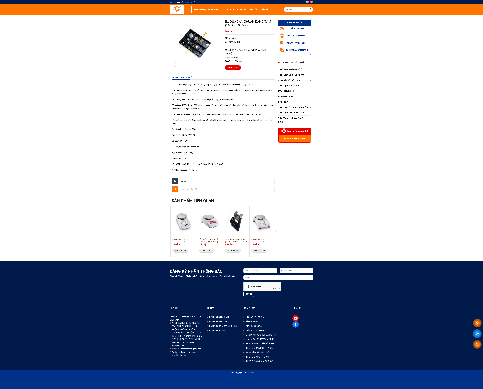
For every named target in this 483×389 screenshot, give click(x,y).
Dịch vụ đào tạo (217, 330)
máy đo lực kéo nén (256, 330)
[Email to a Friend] (188, 189)
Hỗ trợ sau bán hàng (296, 50)
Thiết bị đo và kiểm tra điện (260, 348)
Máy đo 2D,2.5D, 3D (255, 317)
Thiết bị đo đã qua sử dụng (259, 361)
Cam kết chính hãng (296, 36)
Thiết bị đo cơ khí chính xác (260, 343)
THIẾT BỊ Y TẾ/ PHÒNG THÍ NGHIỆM (293, 107)
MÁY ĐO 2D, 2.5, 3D (286, 91)
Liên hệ (264, 9)
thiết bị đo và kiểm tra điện (291, 113)
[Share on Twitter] (184, 189)
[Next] (275, 237)
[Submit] (311, 9)
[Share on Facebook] (180, 189)
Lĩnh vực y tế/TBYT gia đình (260, 339)
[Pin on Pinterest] (192, 189)
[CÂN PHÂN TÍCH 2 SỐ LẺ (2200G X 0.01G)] (183, 221)
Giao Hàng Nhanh (294, 28)
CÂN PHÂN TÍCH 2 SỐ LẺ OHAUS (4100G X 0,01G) (208, 240)
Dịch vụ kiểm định (218, 321)
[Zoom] (175, 64)
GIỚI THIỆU (229, 9)
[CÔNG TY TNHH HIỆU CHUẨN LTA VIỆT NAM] (179, 9)
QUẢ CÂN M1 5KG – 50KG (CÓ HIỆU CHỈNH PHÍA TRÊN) (236, 240)
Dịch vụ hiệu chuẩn (219, 317)
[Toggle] (310, 69)
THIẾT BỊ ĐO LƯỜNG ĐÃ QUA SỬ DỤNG (291, 120)
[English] (307, 2)
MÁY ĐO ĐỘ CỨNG (285, 97)
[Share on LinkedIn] (196, 189)
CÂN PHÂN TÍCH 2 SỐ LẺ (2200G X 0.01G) (182, 240)
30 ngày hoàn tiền (295, 43)
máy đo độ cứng (254, 326)
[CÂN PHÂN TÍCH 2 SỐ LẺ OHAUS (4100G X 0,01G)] (210, 221)
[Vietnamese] (311, 2)
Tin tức (254, 9)
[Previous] (170, 237)
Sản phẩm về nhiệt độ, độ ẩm (261, 335)
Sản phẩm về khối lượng (289, 80)
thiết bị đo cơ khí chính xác (291, 75)
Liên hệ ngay (233, 68)
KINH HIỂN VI (283, 102)
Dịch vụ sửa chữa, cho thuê (223, 326)
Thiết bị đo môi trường (289, 86)
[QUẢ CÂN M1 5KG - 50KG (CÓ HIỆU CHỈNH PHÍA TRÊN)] (236, 221)
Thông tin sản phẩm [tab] (182, 77)
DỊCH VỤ (241, 9)
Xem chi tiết (180, 251)
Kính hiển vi (252, 321)
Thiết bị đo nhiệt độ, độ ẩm (290, 69)
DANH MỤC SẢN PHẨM (207, 9)
